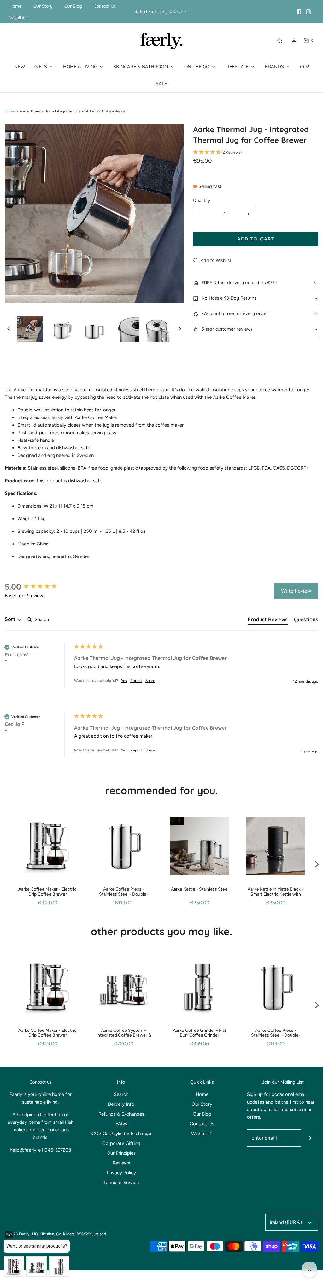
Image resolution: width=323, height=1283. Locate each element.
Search (121, 1094)
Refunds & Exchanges (121, 1114)
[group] (38, 587)
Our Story (43, 6)
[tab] (268, 620)
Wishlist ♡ (19, 17)
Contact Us (105, 6)
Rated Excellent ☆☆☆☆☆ (161, 12)
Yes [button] (124, 680)
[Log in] (294, 41)
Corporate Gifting (121, 1143)
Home (15, 6)
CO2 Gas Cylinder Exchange (121, 1133)
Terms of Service (121, 1182)
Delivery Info (121, 1104)
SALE (161, 84)
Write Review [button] (296, 591)
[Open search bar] (279, 40)
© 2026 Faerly (17, 1234)
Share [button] (150, 680)
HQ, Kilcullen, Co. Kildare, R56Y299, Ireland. (69, 1234)
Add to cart (255, 239)
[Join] (309, 1138)
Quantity (201, 200)
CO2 (304, 67)
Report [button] (136, 680)
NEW (19, 67)
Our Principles (121, 1153)
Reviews (121, 1163)
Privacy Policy (121, 1173)
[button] (8, 329)
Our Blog (73, 6)
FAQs (121, 1124)
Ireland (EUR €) (286, 1222)
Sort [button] (11, 619)
